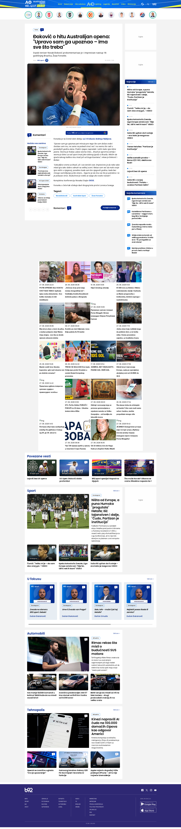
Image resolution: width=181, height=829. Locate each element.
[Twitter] (147, 790)
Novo (60, 4)
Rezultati (115, 4)
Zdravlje (45, 799)
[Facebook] (142, 790)
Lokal (60, 807)
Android (64, 765)
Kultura (44, 804)
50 (86, 496)
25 (34, 168)
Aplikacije (93, 809)
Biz (26, 804)
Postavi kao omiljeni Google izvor (80, 133)
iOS (94, 765)
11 (33, 194)
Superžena (45, 807)
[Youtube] (155, 790)
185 (129, 224)
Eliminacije (132, 4)
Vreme (77, 807)
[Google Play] (148, 804)
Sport (27, 801)
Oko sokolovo (80, 4)
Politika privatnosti (97, 807)
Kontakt (92, 815)
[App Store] (148, 810)
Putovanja (45, 801)
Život (26, 807)
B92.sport (40, 60)
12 (117, 676)
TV (76, 801)
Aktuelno (96, 638)
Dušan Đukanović (38, 616)
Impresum (93, 801)
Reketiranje (68, 4)
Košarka (42, 194)
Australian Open (79, 196)
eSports (61, 799)
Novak (90, 4)
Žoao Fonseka (97, 196)
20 (34, 181)
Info (26, 799)
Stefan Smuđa (101, 616)
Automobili (62, 804)
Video (123, 4)
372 (34, 148)
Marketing (93, 799)
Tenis (36, 30)
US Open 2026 (44, 181)
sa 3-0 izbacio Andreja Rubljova (97, 139)
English (78, 804)
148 (129, 235)
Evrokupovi (42, 148)
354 (128, 211)
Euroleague (43, 167)
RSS (91, 812)
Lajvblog (98, 4)
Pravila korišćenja (96, 804)
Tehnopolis (62, 801)
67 (129, 248)
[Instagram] (151, 790)
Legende (106, 4)
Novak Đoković (61, 196)
